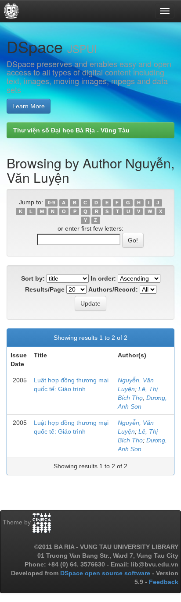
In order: (103, 278)
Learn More (28, 106)
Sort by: (33, 278)
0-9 (51, 202)
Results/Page (45, 289)
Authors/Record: (113, 289)
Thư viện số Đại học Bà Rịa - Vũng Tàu (71, 130)
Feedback (163, 581)
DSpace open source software (106, 573)
